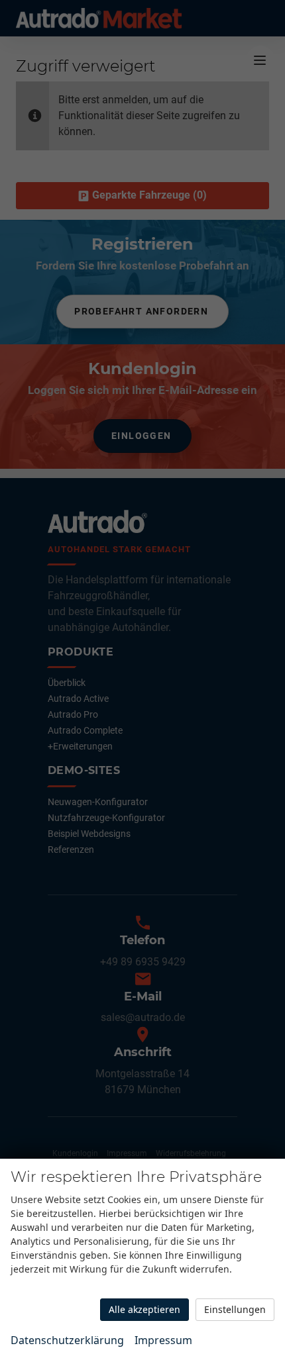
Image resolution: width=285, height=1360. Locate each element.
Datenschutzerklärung (67, 1340)
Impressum (163, 1340)
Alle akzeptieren (144, 1309)
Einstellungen (235, 1309)
